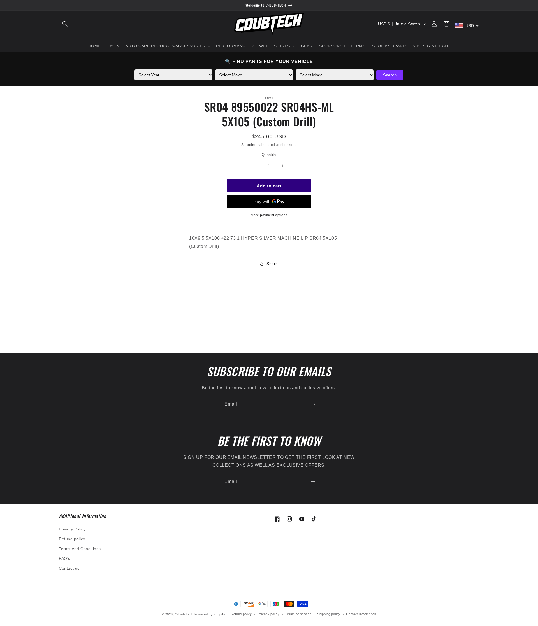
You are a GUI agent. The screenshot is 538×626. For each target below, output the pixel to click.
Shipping (249, 145)
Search (390, 75)
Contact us (69, 568)
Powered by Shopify (209, 614)
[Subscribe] (313, 404)
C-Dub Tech (184, 614)
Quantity (269, 155)
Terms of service (298, 614)
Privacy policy (269, 614)
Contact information (361, 614)
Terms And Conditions (80, 548)
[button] (65, 24)
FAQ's (64, 558)
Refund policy (72, 539)
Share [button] (272, 263)
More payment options (269, 215)
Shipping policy (328, 614)
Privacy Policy (72, 529)
